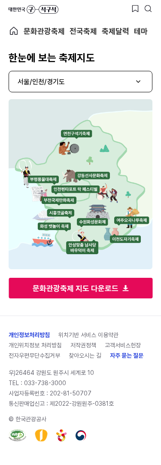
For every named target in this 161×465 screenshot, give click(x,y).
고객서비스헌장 (123, 345)
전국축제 (83, 31)
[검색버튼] (148, 8)
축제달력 (115, 31)
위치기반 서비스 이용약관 (88, 334)
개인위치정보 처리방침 (35, 345)
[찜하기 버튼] (135, 8)
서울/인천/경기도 (41, 82)
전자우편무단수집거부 (34, 355)
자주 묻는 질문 (126, 355)
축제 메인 (14, 31)
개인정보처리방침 (29, 334)
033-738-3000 (45, 383)
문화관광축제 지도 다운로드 (75, 288)
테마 (141, 31)
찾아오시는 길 (85, 355)
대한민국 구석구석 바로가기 (33, 9)
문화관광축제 (44, 31)
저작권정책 (83, 345)
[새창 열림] (17, 435)
